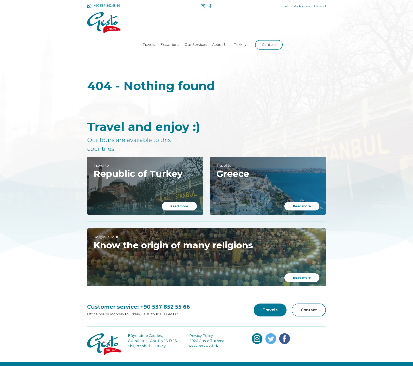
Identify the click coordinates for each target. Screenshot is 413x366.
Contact (269, 45)
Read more (179, 206)
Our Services (195, 45)
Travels (149, 45)
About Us (220, 45)
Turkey (240, 45)
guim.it (213, 345)
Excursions (169, 45)
